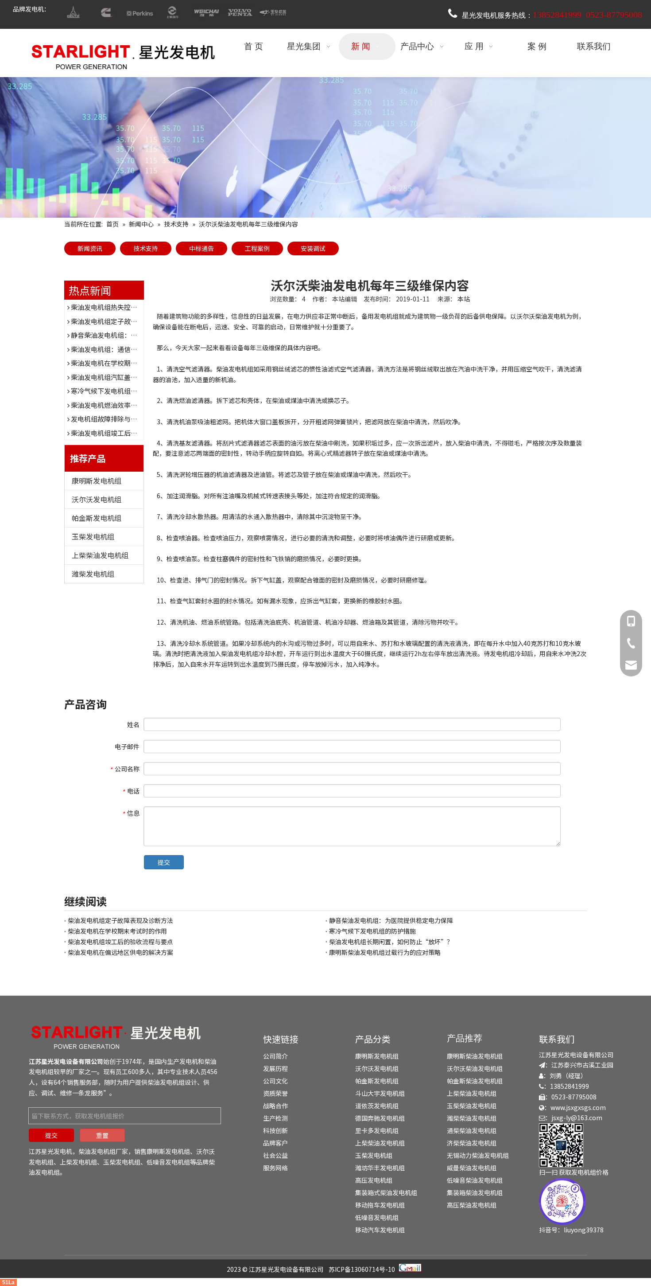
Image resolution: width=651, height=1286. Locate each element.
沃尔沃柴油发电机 (541, 316)
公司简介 (275, 1055)
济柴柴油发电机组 (471, 1142)
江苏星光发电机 (50, 1151)
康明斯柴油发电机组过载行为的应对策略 (385, 952)
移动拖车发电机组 (380, 1204)
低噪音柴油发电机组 (475, 1180)
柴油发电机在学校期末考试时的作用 (124, 362)
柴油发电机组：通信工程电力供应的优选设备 (137, 349)
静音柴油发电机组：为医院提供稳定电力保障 (137, 335)
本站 (463, 298)
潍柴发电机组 (93, 573)
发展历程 (275, 1068)
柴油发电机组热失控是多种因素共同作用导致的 (140, 307)
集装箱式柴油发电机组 (386, 1192)
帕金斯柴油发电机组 (475, 1080)
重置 (102, 1135)
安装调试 (313, 248)
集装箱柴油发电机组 (475, 1192)
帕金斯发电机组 (96, 517)
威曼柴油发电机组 (471, 1167)
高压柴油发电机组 (471, 1204)
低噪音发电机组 (168, 1161)
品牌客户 (275, 1142)
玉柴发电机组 (93, 536)
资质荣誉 (275, 1093)
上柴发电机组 (78, 1161)
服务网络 (275, 1167)
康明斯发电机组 (96, 480)
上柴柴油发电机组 (100, 555)
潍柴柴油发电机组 (471, 1118)
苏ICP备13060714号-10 (362, 1269)
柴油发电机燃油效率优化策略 (114, 405)
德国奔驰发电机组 (380, 1118)
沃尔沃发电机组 (96, 499)
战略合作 (275, 1105)
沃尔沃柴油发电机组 (475, 1068)
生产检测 (275, 1118)
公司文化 (275, 1080)
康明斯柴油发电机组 (475, 1055)
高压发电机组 (373, 1180)
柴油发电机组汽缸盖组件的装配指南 (124, 377)
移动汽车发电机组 (380, 1229)
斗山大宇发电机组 (380, 1093)
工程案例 (257, 248)
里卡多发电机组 (377, 1130)
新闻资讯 (90, 248)
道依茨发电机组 (377, 1105)
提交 (164, 862)
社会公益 (275, 1155)
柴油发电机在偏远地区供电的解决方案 (120, 952)
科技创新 (275, 1130)
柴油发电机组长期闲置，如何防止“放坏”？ (391, 941)
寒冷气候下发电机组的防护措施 (117, 390)
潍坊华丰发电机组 (380, 1167)
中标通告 (201, 248)
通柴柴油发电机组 (471, 1130)
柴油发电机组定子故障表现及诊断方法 (127, 321)
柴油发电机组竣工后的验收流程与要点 (127, 433)
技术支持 (145, 248)
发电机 (188, 1061)
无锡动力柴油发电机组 (478, 1155)
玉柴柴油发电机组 (471, 1105)
